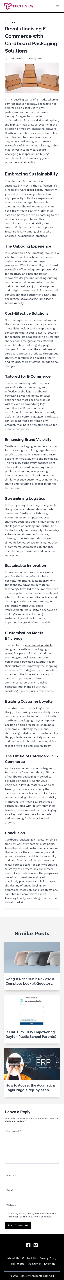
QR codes (43, 475)
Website (11, 1205)
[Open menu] (57, 6)
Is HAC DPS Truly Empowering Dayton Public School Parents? (31, 1034)
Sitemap (49, 1263)
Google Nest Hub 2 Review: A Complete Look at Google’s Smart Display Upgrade (30, 981)
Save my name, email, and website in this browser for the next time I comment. (32, 1215)
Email (11, 1190)
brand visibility (14, 303)
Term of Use (17, 1263)
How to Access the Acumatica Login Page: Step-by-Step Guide (30, 1087)
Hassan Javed (15, 58)
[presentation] (32, 957)
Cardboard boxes (31, 189)
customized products (39, 645)
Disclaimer (34, 1263)
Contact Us (29, 1258)
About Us (13, 1258)
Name (11, 1175)
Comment (14, 1131)
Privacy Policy (48, 1258)
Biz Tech (10, 23)
